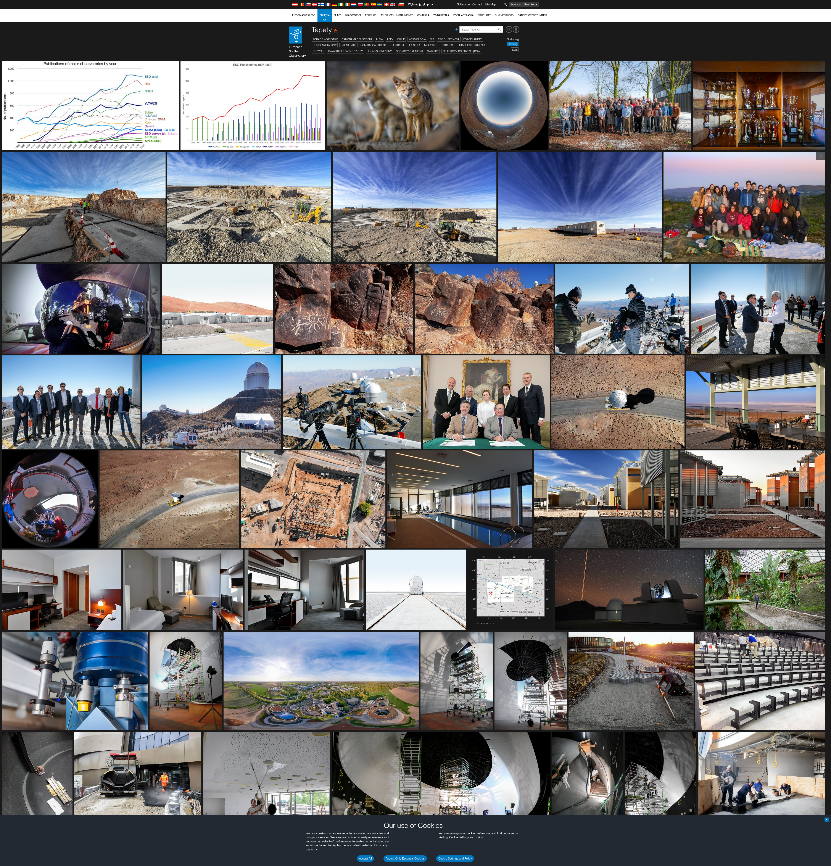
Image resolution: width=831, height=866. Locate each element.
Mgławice (431, 45)
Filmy (337, 15)
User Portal (531, 4)
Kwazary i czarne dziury (345, 51)
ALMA (379, 39)
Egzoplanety (472, 39)
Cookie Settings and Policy (455, 858)
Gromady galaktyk (372, 45)
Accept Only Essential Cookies (405, 858)
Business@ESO (504, 15)
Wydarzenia (441, 15)
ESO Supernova (448, 39)
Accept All (365, 858)
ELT (432, 39)
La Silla (414, 45)
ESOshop (370, 15)
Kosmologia (417, 39)
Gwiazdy (433, 51)
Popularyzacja (463, 15)
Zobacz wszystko (325, 39)
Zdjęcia (325, 15)
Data (514, 49)
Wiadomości (353, 15)
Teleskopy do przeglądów (461, 51)
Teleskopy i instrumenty (397, 15)
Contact (477, 4)
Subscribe (463, 4)
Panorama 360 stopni (357, 39)
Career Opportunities (532, 15)
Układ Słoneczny (379, 51)
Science (515, 4)
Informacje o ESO (303, 15)
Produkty (484, 15)
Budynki (318, 51)
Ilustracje (397, 45)
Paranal (448, 45)
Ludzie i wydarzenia (471, 45)
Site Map (490, 4)
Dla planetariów (325, 45)
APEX (390, 39)
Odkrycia (423, 15)
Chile (401, 39)
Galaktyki (347, 45)
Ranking (512, 44)
